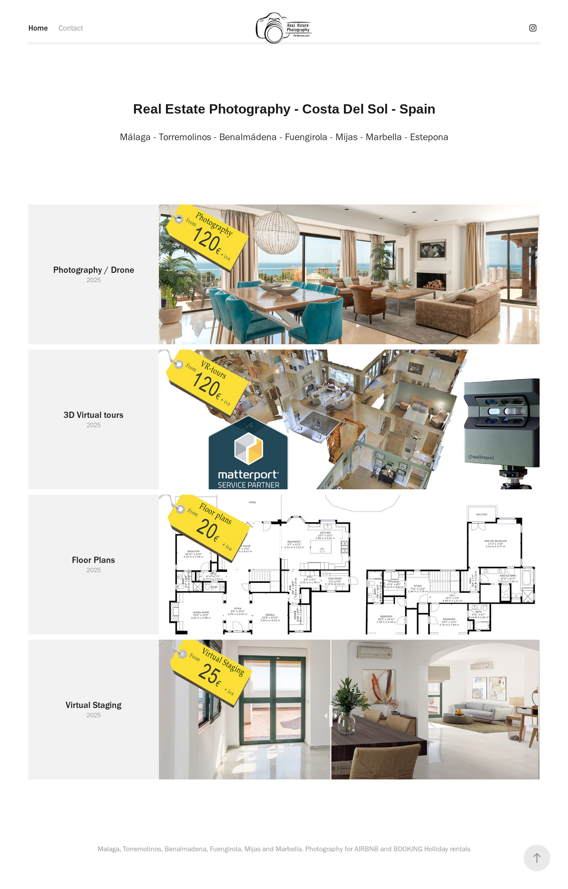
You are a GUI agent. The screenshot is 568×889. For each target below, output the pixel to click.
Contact (71, 28)
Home (38, 28)
